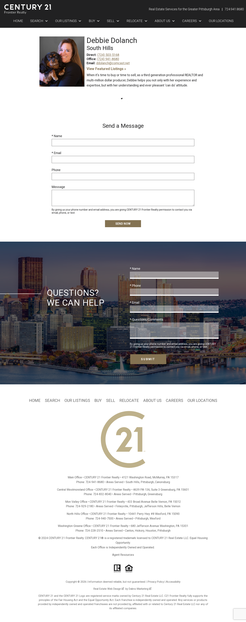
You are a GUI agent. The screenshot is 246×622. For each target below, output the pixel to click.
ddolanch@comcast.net (113, 63)
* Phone (135, 285)
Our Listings (77, 400)
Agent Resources (123, 554)
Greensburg (155, 494)
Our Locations (221, 21)
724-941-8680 (95, 482)
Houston (151, 530)
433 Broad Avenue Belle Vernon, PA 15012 (154, 501)
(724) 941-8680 (108, 59)
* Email (56, 153)
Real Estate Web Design (107, 588)
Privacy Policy (156, 581)
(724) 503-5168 (108, 55)
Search (52, 400)
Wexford (155, 518)
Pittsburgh (147, 482)
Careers (174, 400)
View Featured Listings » (106, 69)
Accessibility (173, 581)
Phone (56, 170)
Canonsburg (162, 482)
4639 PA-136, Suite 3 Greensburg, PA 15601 (161, 489)
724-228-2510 (94, 530)
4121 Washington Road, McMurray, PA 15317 (150, 477)
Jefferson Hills (153, 506)
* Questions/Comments (146, 319)
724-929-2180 (84, 506)
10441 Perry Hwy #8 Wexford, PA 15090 (154, 514)
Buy (98, 400)
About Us (152, 400)
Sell (110, 400)
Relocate (129, 400)
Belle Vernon (172, 506)
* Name (57, 136)
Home (18, 21)
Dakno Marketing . (140, 588)
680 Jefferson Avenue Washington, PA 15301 (159, 526)
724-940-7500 (104, 518)
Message (58, 187)
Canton (129, 530)
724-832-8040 (102, 494)
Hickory (139, 530)
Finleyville (121, 506)
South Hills (132, 482)
